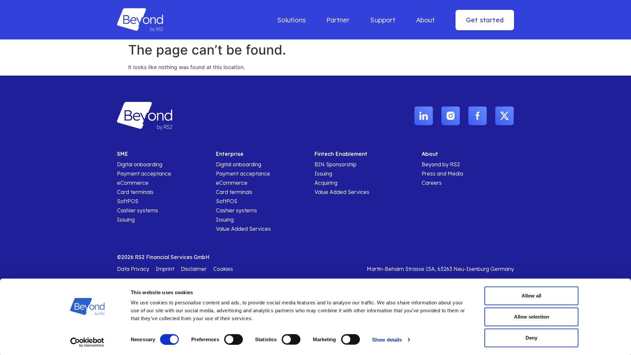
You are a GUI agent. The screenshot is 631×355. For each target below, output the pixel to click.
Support (382, 20)
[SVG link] (423, 116)
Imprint (165, 269)
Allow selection (531, 317)
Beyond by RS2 (441, 164)
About (425, 20)
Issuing (126, 219)
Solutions (291, 20)
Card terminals (135, 192)
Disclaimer (194, 269)
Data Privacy (133, 269)
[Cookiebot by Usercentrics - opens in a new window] (87, 342)
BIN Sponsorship (336, 164)
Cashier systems (137, 210)
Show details (387, 339)
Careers (432, 182)
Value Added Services (243, 228)
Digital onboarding (139, 164)
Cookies (223, 269)
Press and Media (442, 173)
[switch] (233, 339)
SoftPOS (127, 201)
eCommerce (133, 182)
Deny (531, 338)
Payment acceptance (144, 173)
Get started (484, 20)
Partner (337, 20)
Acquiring (326, 182)
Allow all (531, 295)
